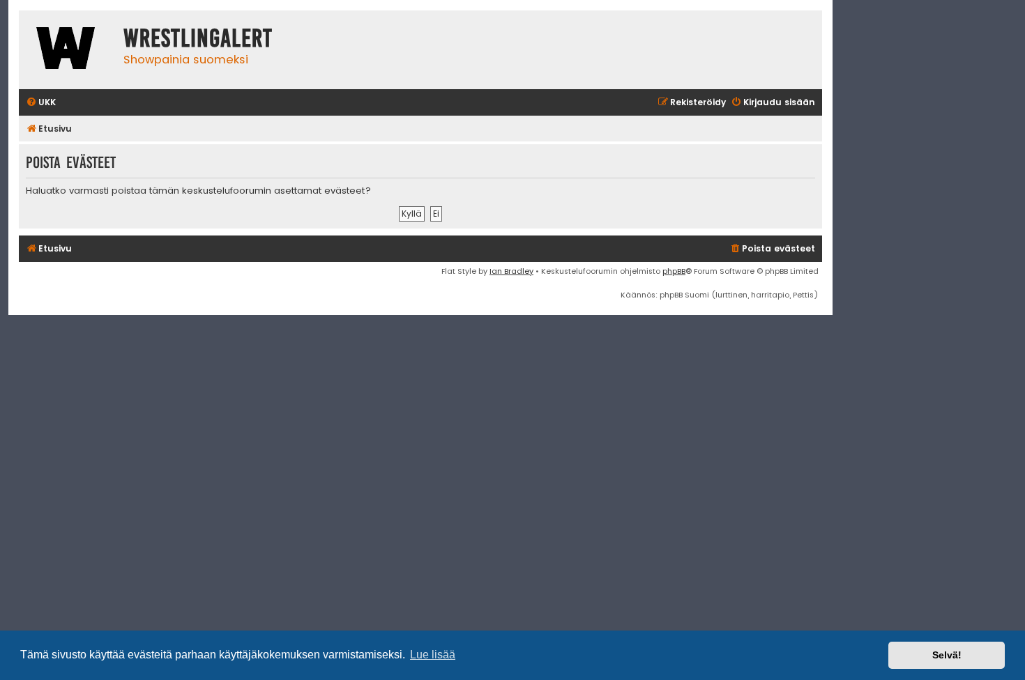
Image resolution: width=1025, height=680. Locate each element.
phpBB (673, 271)
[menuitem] (41, 102)
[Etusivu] (67, 50)
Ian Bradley (511, 271)
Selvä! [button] (947, 654)
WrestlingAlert (198, 38)
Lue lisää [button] (432, 654)
